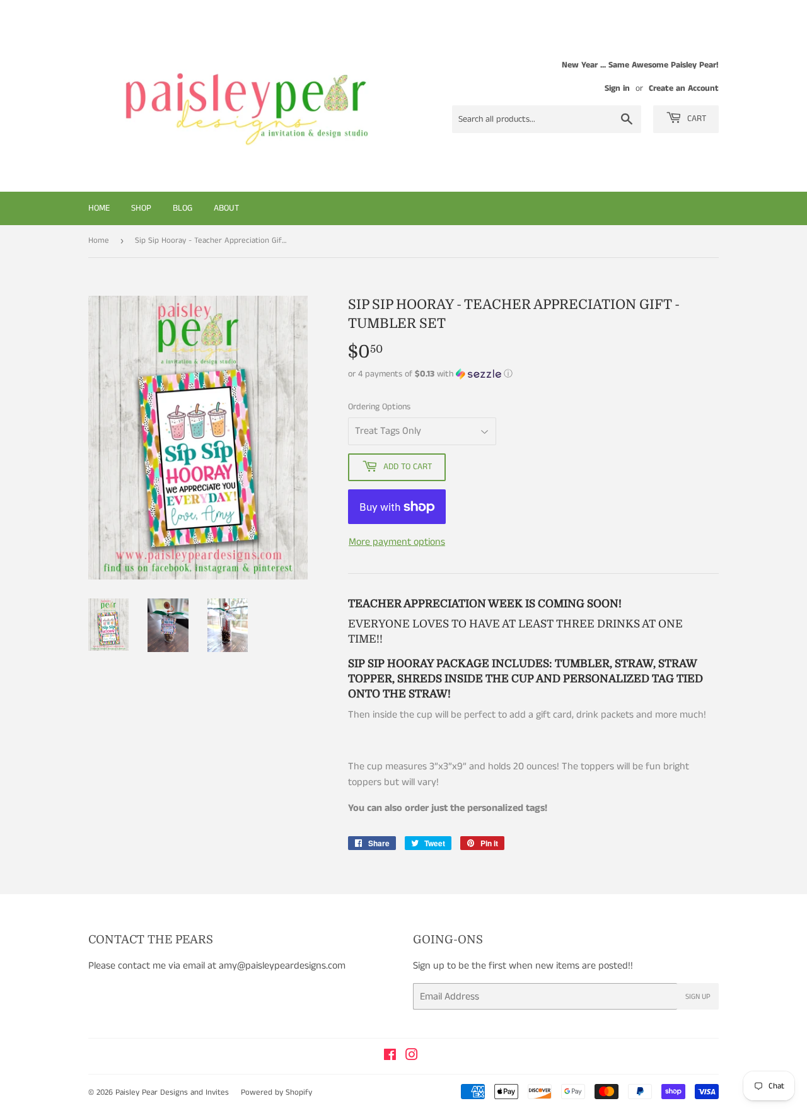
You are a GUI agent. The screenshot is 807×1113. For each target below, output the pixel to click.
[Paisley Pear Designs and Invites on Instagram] (411, 1056)
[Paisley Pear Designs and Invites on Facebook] (390, 1056)
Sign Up (698, 996)
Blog (182, 208)
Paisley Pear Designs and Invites (172, 1092)
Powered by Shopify (276, 1092)
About (226, 208)
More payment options (397, 542)
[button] (533, 374)
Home (99, 208)
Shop (141, 208)
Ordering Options (379, 406)
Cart (695, 118)
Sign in (617, 89)
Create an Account (684, 89)
